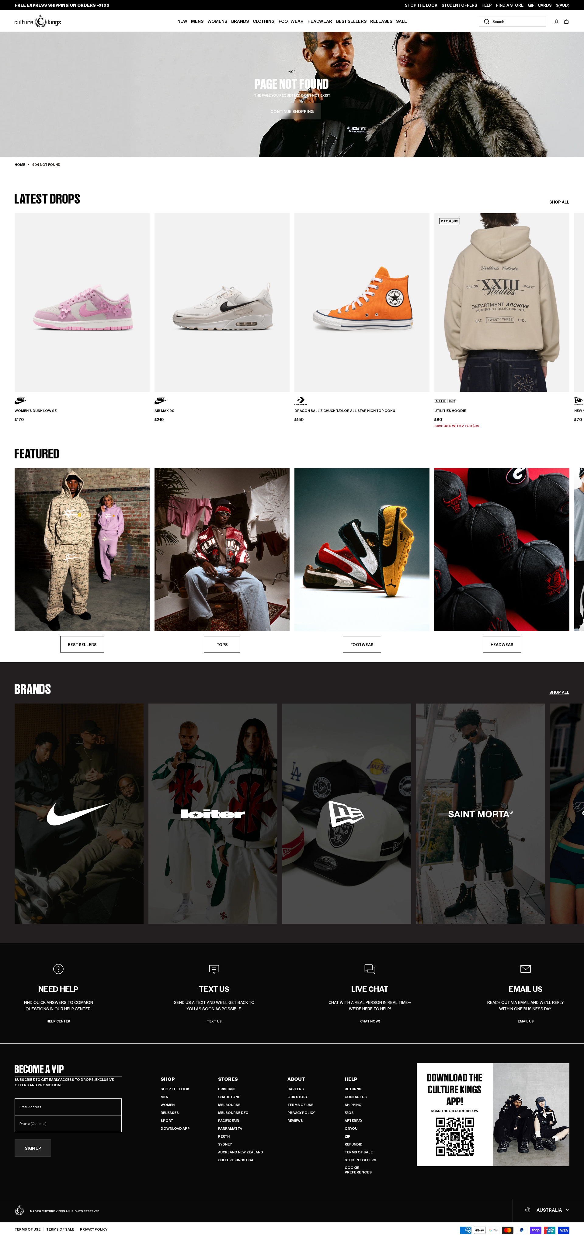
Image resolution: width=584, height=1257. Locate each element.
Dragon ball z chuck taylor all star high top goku (344, 410)
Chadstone (229, 1096)
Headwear (320, 21)
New (182, 21)
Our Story (297, 1096)
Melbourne (229, 1104)
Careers (295, 1088)
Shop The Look (175, 1088)
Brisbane (227, 1088)
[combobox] (512, 21)
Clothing (264, 21)
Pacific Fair (228, 1120)
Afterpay (353, 1120)
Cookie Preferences (358, 1170)
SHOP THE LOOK (421, 5)
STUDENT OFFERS (459, 5)
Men (164, 1096)
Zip (347, 1136)
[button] (566, 21)
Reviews (295, 1120)
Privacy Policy (301, 1112)
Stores (228, 1079)
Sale (401, 21)
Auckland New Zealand (240, 1152)
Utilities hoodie (450, 410)
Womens (217, 21)
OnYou (351, 1128)
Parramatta (230, 1128)
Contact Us (356, 1096)
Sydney (225, 1144)
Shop (168, 1079)
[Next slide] (569, 301)
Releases (381, 21)
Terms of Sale (359, 1152)
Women (168, 1104)
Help (351, 1079)
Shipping (353, 1104)
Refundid (354, 1144)
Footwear (291, 21)
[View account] (557, 21)
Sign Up (33, 1148)
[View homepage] (38, 20)
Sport (167, 1120)
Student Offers (360, 1160)
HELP (486, 5)
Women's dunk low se (36, 410)
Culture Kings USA (235, 1160)
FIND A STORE (509, 5)
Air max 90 (164, 410)
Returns (353, 1088)
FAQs (349, 1112)
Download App (175, 1128)
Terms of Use (300, 1104)
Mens (197, 21)
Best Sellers (351, 21)
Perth (224, 1136)
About (296, 1079)
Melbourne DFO (233, 1112)
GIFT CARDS (540, 5)
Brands (240, 21)
